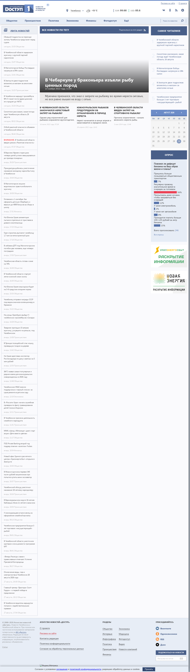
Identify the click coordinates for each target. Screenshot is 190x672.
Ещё (126, 20)
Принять (149, 669)
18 (158, 137)
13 (169, 132)
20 (169, 137)
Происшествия (33, 20)
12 (164, 132)
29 (179, 141)
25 (158, 141)
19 (164, 137)
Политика (53, 20)
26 (164, 141)
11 (158, 132)
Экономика (72, 20)
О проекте (183, 3)
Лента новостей (19, 30)
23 (184, 137)
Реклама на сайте (168, 3)
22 (179, 137)
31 (153, 146)
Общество (11, 20)
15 (179, 132)
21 (174, 137)
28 (174, 141)
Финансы (91, 20)
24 (153, 141)
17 (153, 137)
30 (184, 141)
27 (169, 141)
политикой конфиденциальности (85, 669)
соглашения (61, 669)
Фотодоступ (110, 20)
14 (174, 132)
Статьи (5, 647)
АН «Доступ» (21, 632)
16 (184, 132)
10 (153, 132)
